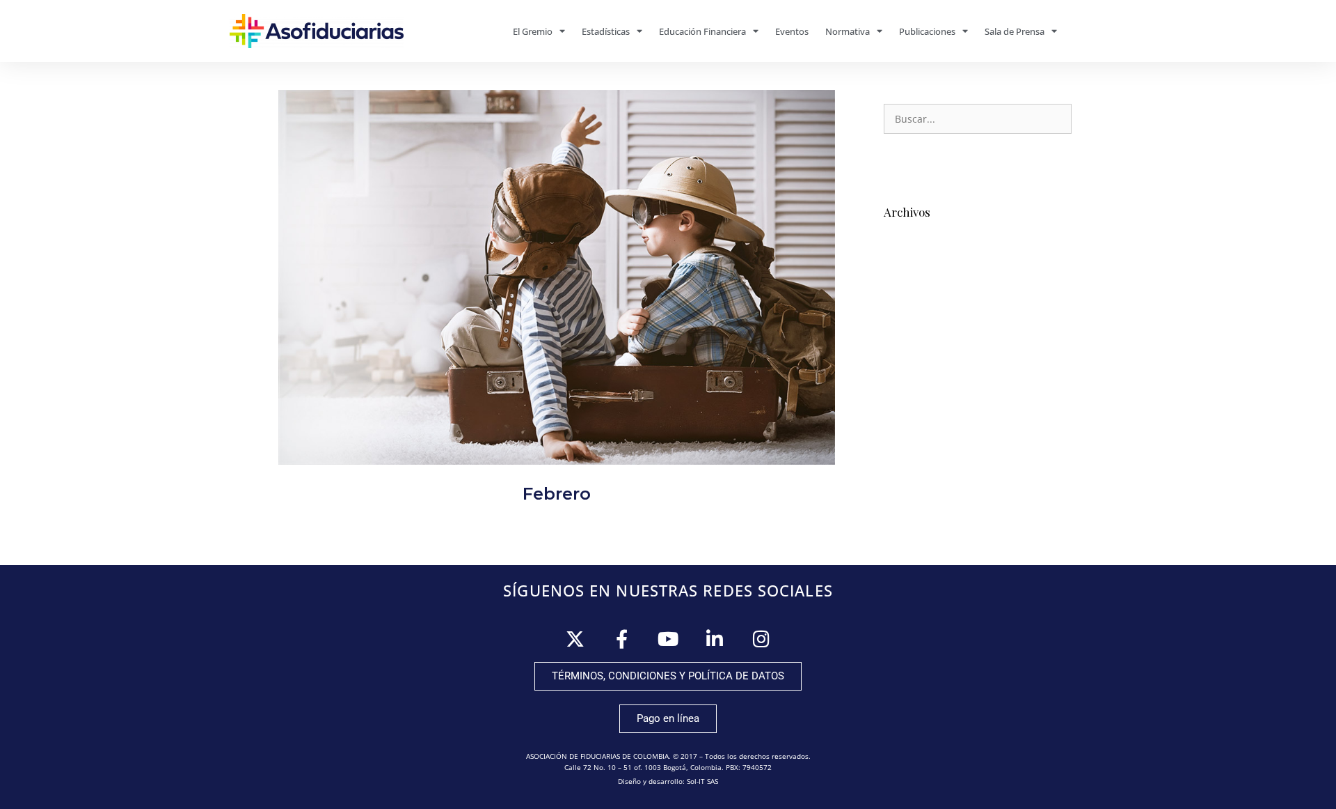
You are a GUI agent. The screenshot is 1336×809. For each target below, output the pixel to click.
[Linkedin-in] (715, 638)
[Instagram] (761, 638)
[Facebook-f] (621, 638)
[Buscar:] (978, 119)
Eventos (792, 31)
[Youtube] (668, 638)
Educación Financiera (702, 31)
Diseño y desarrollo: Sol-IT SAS (668, 781)
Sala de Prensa (1014, 31)
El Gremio (532, 31)
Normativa (847, 31)
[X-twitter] (575, 638)
